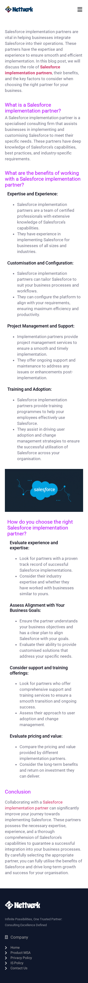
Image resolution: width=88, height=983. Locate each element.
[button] (80, 9)
